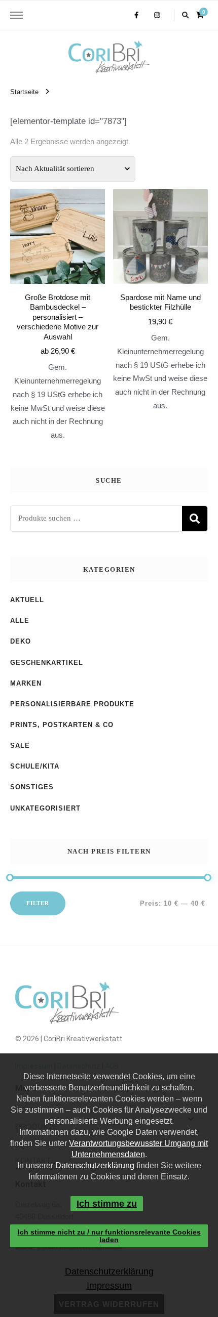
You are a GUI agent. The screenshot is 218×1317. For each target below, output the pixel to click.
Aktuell (27, 600)
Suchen (194, 518)
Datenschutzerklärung (94, 1165)
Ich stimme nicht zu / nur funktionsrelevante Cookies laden (109, 1235)
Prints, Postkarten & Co (62, 725)
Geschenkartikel (46, 662)
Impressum (109, 1285)
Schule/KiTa (34, 766)
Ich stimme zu (106, 1204)
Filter (37, 903)
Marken (26, 683)
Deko (20, 641)
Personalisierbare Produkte (72, 704)
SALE (20, 745)
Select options (57, 297)
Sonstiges (32, 787)
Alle (19, 620)
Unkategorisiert (45, 808)
